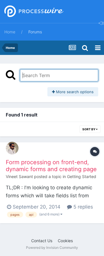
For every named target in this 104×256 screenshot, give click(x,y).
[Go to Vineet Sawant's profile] (12, 148)
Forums (35, 31)
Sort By (89, 129)
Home (9, 31)
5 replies (82, 207)
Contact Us (41, 240)
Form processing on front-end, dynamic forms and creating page (51, 166)
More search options (74, 91)
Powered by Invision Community (52, 247)
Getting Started (81, 176)
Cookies (65, 240)
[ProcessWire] (33, 12)
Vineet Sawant (19, 176)
